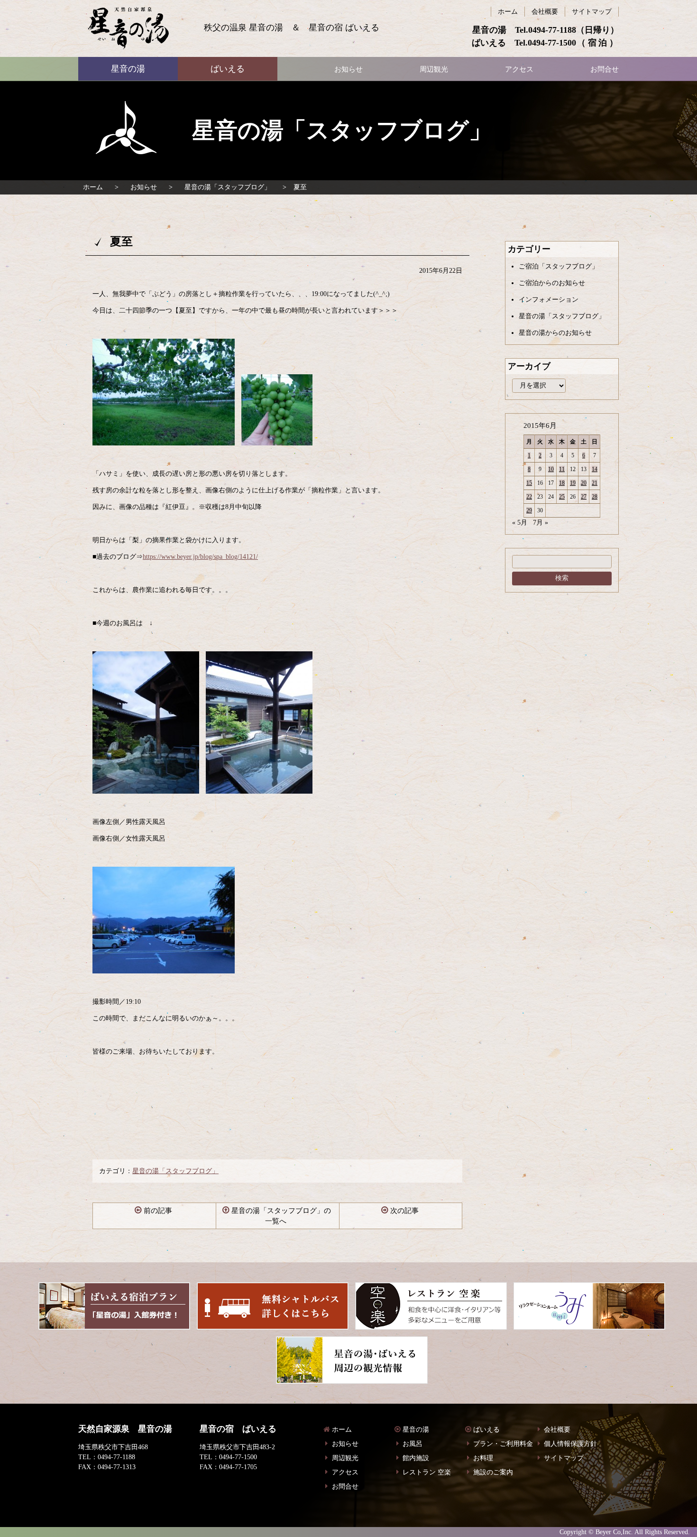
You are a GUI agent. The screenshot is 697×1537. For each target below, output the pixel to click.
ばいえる (128, 28)
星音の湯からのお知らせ (555, 332)
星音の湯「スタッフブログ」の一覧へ (281, 1216)
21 (594, 483)
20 (584, 483)
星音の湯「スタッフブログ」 (227, 187)
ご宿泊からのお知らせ (552, 283)
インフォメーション (548, 299)
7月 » (540, 522)
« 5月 (519, 522)
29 (529, 510)
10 (551, 469)
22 (529, 496)
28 (594, 496)
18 (562, 483)
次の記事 (404, 1210)
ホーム (93, 187)
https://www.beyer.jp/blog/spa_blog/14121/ (200, 556)
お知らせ (143, 187)
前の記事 (158, 1210)
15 (529, 483)
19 (573, 483)
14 (594, 469)
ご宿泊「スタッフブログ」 (558, 266)
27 (584, 496)
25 (562, 496)
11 (562, 469)
